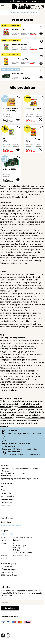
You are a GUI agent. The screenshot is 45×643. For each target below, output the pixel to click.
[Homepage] (21, 6)
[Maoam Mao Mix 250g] (6, 46)
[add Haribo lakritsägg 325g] (41, 56)
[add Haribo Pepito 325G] (41, 26)
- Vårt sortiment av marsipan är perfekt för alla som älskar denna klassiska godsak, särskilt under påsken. (22, 421)
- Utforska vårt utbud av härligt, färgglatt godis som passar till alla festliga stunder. (21, 409)
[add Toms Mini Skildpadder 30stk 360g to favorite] (19, 96)
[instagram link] (8, 635)
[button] (2, 597)
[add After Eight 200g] (41, 71)
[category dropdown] (2, 6)
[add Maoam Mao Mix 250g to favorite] (19, 127)
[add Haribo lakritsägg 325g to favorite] (42, 127)
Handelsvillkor (6, 493)
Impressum (5, 506)
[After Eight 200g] (6, 76)
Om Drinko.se (6, 503)
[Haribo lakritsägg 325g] (6, 61)
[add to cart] (41, 33)
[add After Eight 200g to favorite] (19, 157)
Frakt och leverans (8, 499)
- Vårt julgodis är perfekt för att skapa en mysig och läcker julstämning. (22, 415)
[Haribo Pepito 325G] (6, 32)
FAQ (2, 486)
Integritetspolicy (7, 496)
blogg (3, 490)
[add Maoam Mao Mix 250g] (41, 41)
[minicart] (42, 6)
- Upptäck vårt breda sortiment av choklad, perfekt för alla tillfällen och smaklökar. (21, 404)
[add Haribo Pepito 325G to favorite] (42, 96)
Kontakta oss (7, 518)
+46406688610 (7, 534)
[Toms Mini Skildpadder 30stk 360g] (11, 108)
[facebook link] (3, 635)
